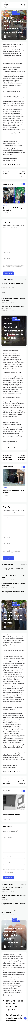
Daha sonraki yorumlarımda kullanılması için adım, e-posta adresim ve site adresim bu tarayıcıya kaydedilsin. (13, 267)
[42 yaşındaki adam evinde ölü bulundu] (14, 477)
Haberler (9, 12)
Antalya (5, 487)
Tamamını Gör (24, 279)
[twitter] (10, 164)
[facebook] (8, 164)
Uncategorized (16, 14)
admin (4, 819)
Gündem (14, 12)
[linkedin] (14, 164)
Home (5, 12)
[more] (19, 164)
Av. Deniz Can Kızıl (5, 287)
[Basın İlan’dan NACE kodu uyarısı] (14, 802)
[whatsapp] (17, 164)
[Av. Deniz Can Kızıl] (6, 5)
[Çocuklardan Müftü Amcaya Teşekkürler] (14, 195)
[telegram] (12, 164)
